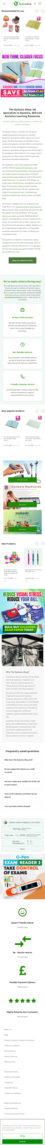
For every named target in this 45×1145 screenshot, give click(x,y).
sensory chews (27, 195)
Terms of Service (10, 1056)
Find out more (22, 927)
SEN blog (37, 246)
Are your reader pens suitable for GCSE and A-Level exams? (22, 783)
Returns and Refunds (12, 1103)
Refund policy (9, 1062)
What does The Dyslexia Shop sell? (18, 760)
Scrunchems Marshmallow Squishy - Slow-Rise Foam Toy (11, 38)
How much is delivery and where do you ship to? (20, 795)
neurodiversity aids (16, 192)
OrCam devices (18, 183)
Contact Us (8, 1082)
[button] (4, 3)
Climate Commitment (12, 1093)
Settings (22, 1136)
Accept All (22, 1141)
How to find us (10, 1051)
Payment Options (11, 1108)
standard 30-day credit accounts (28, 207)
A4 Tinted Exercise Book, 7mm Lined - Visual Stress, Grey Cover (33, 438)
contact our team (19, 249)
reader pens (7, 183)
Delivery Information (12, 1077)
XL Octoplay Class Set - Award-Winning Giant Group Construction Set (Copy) (11, 571)
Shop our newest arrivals (22, 260)
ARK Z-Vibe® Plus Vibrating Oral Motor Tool (33, 570)
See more (22, 505)
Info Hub (5, 246)
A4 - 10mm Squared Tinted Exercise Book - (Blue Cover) (12, 438)
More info (22, 848)
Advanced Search (11, 1072)
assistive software (17, 186)
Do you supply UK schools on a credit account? (19, 771)
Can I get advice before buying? (17, 806)
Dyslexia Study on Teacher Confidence (19, 1040)
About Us (8, 1029)
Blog (6, 1035)
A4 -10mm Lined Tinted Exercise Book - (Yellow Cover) (32, 38)
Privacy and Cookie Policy (14, 1114)
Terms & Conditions (12, 1045)
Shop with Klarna (11, 1088)
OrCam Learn (22, 480)
